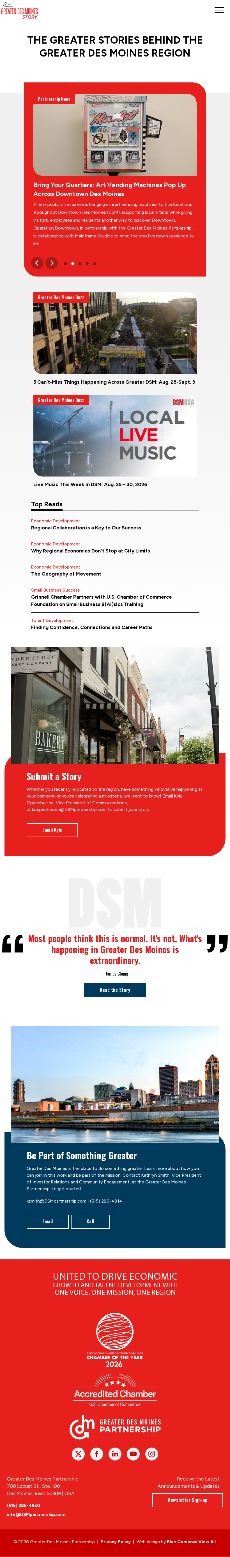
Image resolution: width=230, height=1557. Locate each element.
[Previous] (37, 263)
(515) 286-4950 (23, 1505)
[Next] (51, 263)
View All (207, 1541)
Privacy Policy (116, 1541)
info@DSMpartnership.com (36, 1514)
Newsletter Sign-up (187, 1500)
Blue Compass (182, 1541)
